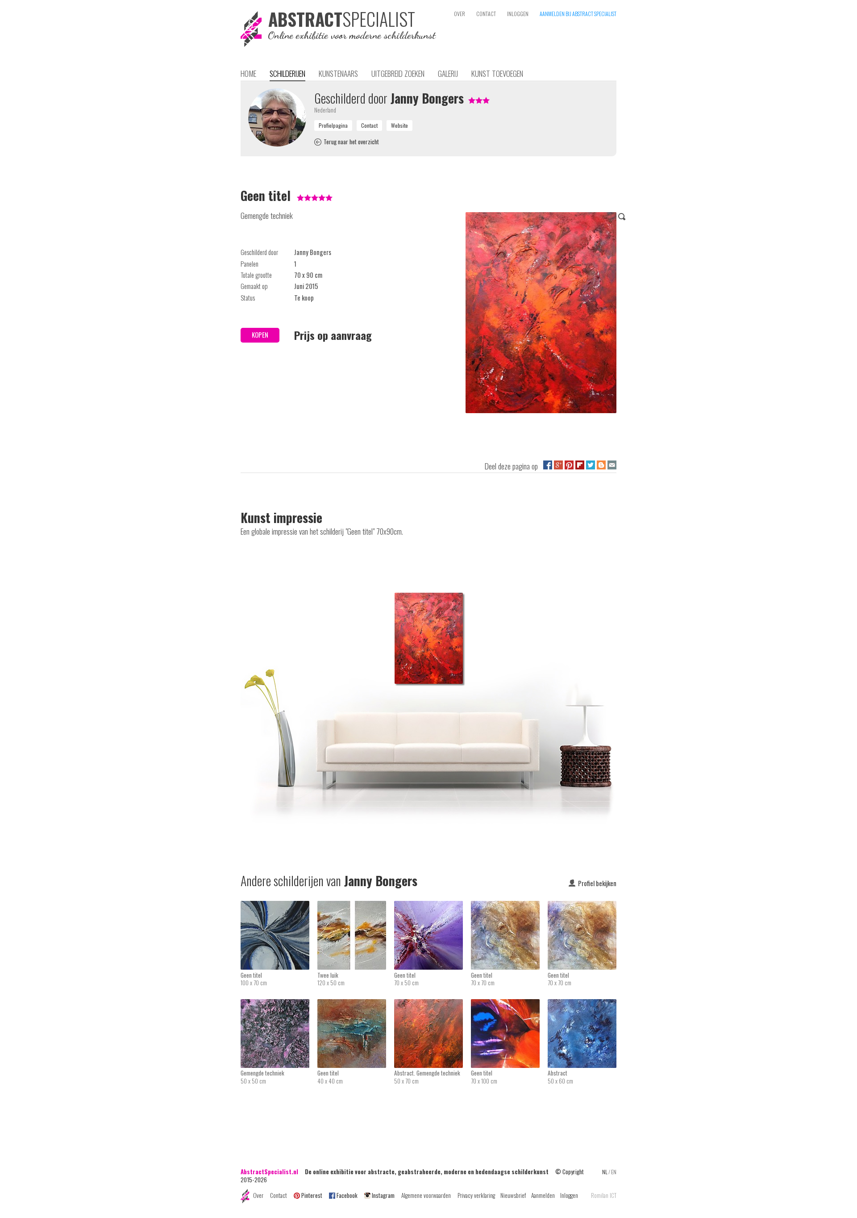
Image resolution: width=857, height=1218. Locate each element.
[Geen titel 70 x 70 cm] (509, 906)
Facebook (347, 1195)
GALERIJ (448, 73)
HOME (248, 73)
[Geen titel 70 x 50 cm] (432, 906)
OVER (459, 13)
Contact (278, 1195)
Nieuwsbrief (513, 1195)
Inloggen (569, 1195)
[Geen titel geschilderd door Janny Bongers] (541, 314)
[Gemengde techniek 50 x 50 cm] (279, 1005)
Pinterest (311, 1195)
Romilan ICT (603, 1195)
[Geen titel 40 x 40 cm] (355, 1005)
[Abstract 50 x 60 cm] (582, 1005)
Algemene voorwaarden (426, 1195)
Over (258, 1195)
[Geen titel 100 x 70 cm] (279, 906)
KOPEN (260, 334)
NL (604, 1172)
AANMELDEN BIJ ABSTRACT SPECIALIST (578, 13)
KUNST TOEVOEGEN (497, 73)
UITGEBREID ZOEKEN (397, 73)
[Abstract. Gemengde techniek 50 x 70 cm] (432, 1005)
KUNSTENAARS (338, 73)
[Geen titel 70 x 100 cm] (509, 1005)
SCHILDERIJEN (287, 73)
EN (613, 1172)
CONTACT (486, 13)
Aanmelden (543, 1195)
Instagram (383, 1195)
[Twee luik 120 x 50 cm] (355, 906)
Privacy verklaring (476, 1195)
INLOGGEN (517, 13)
